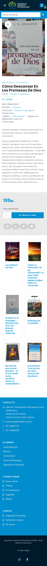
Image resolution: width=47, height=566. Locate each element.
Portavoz (16, 107)
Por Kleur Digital (23, 550)
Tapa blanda (18, 116)
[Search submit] (43, 14)
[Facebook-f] (27, 559)
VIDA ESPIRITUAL (22, 83)
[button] (4, 5)
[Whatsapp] (19, 559)
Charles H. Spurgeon (20, 94)
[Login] (45, 7)
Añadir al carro (29, 215)
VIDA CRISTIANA (8, 83)
